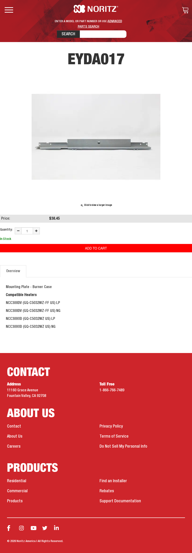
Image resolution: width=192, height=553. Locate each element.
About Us (14, 436)
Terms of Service (114, 436)
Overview (13, 271)
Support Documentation (120, 501)
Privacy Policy (111, 426)
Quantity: (6, 229)
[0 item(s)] (184, 10)
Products (14, 501)
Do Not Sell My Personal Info (123, 446)
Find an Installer (113, 481)
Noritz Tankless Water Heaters (96, 9)
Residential (16, 481)
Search (68, 34)
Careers (13, 446)
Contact (14, 426)
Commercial (17, 491)
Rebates (107, 491)
